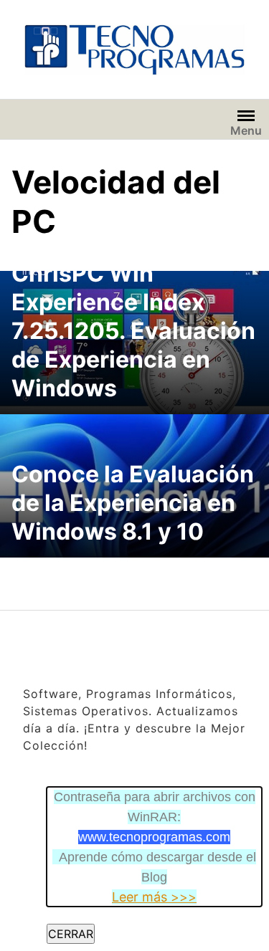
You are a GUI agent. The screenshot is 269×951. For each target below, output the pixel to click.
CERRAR (70, 934)
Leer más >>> (154, 896)
